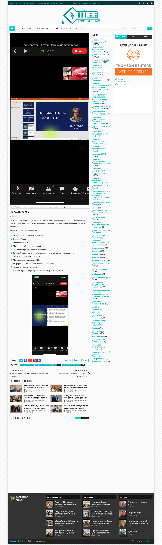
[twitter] (148, 3)
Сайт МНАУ (13, 3)
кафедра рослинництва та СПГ (100, 134)
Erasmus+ (97, 312)
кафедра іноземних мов (101, 204)
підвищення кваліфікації (98, 308)
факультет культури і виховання (102, 231)
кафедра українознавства (100, 148)
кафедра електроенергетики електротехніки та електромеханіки (101, 86)
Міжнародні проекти (91, 3)
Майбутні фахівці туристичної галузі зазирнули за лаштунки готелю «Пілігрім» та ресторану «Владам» (36, 407)
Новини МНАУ (15, 541)
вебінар (96, 251)
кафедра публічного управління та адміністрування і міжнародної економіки (101, 99)
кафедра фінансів (100, 186)
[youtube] (152, 3)
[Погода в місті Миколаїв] (132, 79)
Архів (78, 28)
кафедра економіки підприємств (101, 108)
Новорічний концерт (135, 512)
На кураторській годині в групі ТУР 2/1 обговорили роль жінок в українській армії (36, 387)
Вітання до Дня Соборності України (137, 503)
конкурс (96, 254)
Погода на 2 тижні (122, 82)
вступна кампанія (100, 269)
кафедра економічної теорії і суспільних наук (101, 171)
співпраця (97, 274)
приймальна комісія (101, 277)
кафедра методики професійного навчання (101, 67)
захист (96, 328)
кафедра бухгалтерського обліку (100, 347)
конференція (98, 248)
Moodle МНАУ (43, 3)
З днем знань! (133, 531)
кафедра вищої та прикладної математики (101, 323)
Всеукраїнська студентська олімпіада (99, 285)
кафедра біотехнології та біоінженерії (99, 141)
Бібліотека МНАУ (58, 3)
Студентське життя (63, 28)
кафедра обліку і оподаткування (100, 113)
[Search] (149, 28)
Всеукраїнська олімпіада (99, 316)
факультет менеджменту (71, 365)
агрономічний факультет (99, 341)
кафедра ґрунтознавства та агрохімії (101, 225)
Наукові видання (73, 3)
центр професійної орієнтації (101, 236)
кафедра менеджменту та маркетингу (100, 180)
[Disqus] (50, 455)
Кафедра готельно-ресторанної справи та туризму (39, 365)
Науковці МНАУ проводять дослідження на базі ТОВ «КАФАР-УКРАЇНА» (101, 532)
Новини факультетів (42, 28)
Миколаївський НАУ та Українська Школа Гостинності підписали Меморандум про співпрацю (76, 407)
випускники (98, 336)
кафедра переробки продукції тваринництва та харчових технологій (101, 293)
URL (86, 360)
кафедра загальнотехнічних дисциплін (101, 243)
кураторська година (101, 127)
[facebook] (140, 3)
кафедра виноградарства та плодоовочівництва (101, 210)
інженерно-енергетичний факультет (99, 49)
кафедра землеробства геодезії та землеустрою (99, 120)
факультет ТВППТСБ (102, 55)
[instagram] (144, 3)
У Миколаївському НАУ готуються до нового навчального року (66, 522)
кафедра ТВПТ (99, 261)
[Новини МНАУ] (12, 28)
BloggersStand (147, 541)
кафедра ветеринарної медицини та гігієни (101, 161)
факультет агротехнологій (99, 41)
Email (69, 360)
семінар (96, 257)
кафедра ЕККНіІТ (100, 154)
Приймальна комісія (28, 3)
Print (78, 360)
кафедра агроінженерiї (99, 303)
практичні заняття (101, 264)
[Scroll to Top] (81, 542)
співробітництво (100, 362)
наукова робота (100, 217)
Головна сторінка (23, 28)
